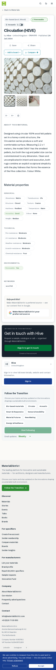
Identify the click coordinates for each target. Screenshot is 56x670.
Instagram (18, 648)
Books (4, 517)
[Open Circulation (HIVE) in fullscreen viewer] (28, 76)
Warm (37, 208)
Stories (5, 505)
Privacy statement (15, 660)
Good (12, 213)
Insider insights (8, 550)
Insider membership (10, 538)
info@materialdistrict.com (13, 616)
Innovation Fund (9, 579)
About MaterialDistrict (11, 591)
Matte (13, 198)
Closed (12, 203)
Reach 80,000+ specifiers (13, 571)
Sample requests (9, 575)
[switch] (20, 24)
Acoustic (12, 25)
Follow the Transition (15, 488)
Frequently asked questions (13, 599)
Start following (28, 430)
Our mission (7, 595)
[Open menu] (51, 3)
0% (35, 198)
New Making (30, 417)
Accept (41, 666)
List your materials (10, 563)
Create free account (10, 534)
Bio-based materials (15, 406)
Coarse (34, 203)
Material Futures (13, 417)
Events (5, 510)
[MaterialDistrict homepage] (10, 3)
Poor (16, 253)
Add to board (12, 52)
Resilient (13, 208)
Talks (4, 513)
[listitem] (9, 101)
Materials (6, 501)
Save (14, 45)
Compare (32, 52)
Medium (12, 218)
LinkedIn (6, 648)
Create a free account (28, 353)
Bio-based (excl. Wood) (15, 19)
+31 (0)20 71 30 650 (10, 620)
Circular (31, 406)
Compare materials (10, 542)
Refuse (15, 666)
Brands (5, 521)
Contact (5, 603)
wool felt (9, 286)
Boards (5, 546)
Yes (12, 268)
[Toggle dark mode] (46, 3)
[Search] (40, 3)
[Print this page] (18, 115)
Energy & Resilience (14, 423)
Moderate (16, 233)
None (31, 213)
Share (32, 45)
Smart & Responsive (14, 412)
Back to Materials (12, 10)
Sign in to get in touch (28, 348)
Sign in (28, 381)
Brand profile (7, 567)
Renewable (39, 19)
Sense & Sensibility (36, 412)
